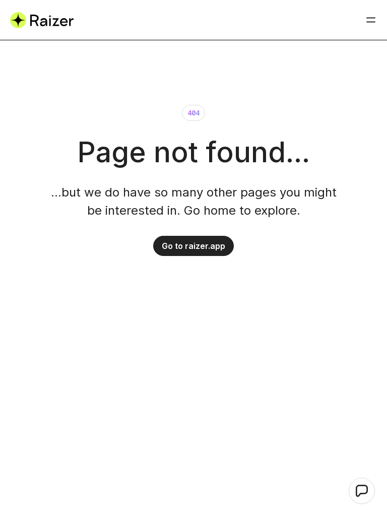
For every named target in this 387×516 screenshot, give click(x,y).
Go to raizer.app (193, 246)
